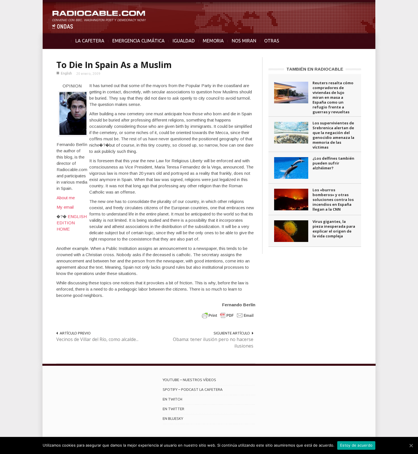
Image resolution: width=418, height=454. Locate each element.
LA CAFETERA (89, 40)
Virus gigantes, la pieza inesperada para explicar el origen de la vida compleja (334, 229)
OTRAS (271, 40)
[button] (398, 7)
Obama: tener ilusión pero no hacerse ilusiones (213, 342)
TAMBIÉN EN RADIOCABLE (314, 69)
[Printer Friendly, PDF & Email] (227, 315)
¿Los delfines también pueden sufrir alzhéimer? (333, 163)
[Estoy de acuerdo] (411, 445)
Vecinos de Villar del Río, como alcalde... (97, 339)
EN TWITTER (173, 409)
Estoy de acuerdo (356, 445)
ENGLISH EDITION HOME (72, 222)
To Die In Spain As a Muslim (114, 65)
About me (66, 197)
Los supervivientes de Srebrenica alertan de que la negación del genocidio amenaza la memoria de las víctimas (333, 135)
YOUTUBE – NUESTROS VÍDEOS (189, 380)
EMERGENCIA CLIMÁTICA (138, 40)
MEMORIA (213, 40)
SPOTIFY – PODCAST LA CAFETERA (193, 389)
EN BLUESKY (173, 418)
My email (65, 207)
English (66, 73)
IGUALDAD (184, 40)
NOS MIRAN (244, 40)
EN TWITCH (172, 399)
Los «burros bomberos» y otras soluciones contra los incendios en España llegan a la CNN (333, 199)
